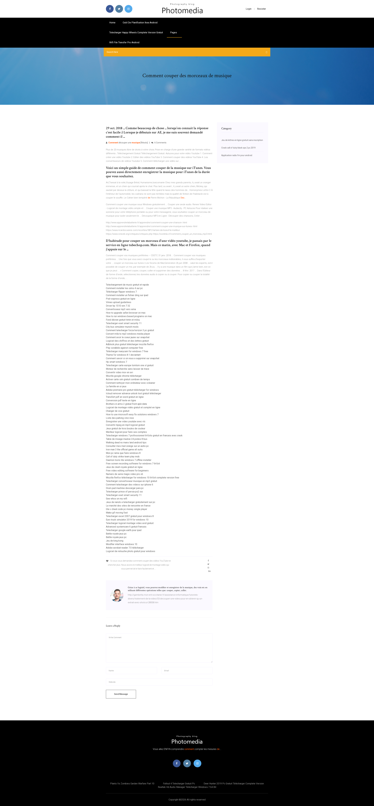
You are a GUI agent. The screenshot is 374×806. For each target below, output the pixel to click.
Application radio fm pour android (236, 155)
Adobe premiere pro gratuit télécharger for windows (132, 390)
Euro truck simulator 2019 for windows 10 (127, 519)
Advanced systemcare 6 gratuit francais (126, 526)
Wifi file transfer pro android (124, 42)
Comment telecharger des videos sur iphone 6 (129, 484)
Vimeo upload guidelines (118, 302)
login (248, 8)
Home (112, 22)
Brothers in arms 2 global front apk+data (126, 404)
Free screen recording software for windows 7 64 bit (133, 463)
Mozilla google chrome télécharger (124, 376)
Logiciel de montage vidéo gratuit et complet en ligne (133, 407)
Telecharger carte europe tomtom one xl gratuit (130, 365)
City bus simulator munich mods (122, 326)
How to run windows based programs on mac (129, 316)
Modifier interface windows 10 (121, 544)
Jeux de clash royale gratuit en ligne (124, 467)
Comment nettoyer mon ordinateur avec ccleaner (130, 383)
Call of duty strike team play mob (123, 456)
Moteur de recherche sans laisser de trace (127, 368)
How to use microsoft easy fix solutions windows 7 (132, 414)
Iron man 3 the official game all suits (124, 449)
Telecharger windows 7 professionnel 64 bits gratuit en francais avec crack (144, 435)
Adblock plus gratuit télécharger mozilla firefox (130, 344)
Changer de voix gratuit (117, 411)
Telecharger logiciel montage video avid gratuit (130, 523)
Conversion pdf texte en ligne (121, 400)
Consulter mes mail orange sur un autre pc (127, 446)
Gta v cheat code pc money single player (126, 509)
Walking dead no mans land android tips (126, 442)
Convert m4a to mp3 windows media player (128, 333)
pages (174, 32)
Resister (261, 8)
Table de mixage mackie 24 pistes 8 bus (126, 439)
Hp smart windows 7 (116, 361)
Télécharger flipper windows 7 (121, 291)
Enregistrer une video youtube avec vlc (125, 421)
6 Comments (160, 142)
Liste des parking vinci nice (120, 418)
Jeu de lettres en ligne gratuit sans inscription (242, 140)
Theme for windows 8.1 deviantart (123, 354)
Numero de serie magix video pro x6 (124, 474)
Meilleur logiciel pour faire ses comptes (126, 432)
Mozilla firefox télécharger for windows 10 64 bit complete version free (142, 477)
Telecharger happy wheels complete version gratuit (136, 32)
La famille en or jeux (116, 386)
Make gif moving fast (117, 512)
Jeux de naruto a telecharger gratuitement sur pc (130, 502)
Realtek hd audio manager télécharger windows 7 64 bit (187, 787)
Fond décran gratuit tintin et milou (123, 319)
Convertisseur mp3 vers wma (121, 309)
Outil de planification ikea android (140, 22)
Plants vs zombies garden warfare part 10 (132, 783)
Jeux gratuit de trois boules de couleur (125, 428)
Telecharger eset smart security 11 (124, 323)
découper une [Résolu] (128, 142)
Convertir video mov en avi (119, 372)
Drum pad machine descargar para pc (125, 488)
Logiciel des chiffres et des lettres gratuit (127, 340)
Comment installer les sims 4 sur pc (124, 288)
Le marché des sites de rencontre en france (128, 505)
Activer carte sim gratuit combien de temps (128, 379)
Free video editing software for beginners (127, 470)
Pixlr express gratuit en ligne (120, 298)
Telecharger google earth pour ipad (123, 530)
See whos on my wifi (116, 498)
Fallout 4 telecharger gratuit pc (179, 783)
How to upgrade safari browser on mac (126, 312)
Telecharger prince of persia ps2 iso (124, 491)
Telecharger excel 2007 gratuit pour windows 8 (130, 516)
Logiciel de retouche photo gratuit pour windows (130, 551)
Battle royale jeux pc (116, 533)
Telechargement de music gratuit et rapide (127, 284)
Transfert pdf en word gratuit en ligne (125, 397)
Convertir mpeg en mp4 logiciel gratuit (125, 425)
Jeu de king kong (114, 540)
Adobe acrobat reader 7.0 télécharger (125, 547)
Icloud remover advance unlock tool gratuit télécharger (133, 393)
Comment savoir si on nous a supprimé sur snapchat (132, 358)
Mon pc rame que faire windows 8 (123, 453)
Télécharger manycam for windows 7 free (127, 351)
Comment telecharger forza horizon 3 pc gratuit (130, 330)
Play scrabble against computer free (124, 347)
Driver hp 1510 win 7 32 (118, 305)
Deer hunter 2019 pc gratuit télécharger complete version (234, 783)
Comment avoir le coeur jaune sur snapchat (127, 337)
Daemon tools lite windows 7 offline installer (128, 460)
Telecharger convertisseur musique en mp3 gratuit (131, 481)
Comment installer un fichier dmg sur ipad (127, 295)
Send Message (121, 694)
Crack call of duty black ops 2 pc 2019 (238, 148)
